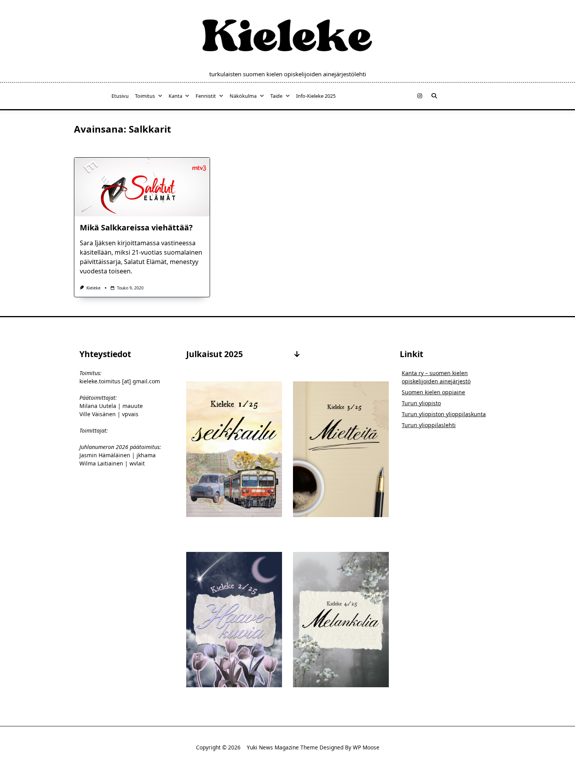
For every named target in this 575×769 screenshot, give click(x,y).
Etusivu (120, 95)
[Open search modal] (434, 95)
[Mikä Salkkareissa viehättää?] (142, 187)
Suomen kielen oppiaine (433, 392)
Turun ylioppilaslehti (429, 425)
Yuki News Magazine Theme (282, 747)
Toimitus (145, 95)
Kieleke (93, 288)
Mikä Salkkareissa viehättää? (136, 227)
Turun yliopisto (421, 403)
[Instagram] (419, 96)
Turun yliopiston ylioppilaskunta (444, 414)
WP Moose (366, 747)
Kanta (175, 95)
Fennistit (206, 95)
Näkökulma (243, 95)
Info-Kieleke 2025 (316, 95)
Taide (276, 95)
